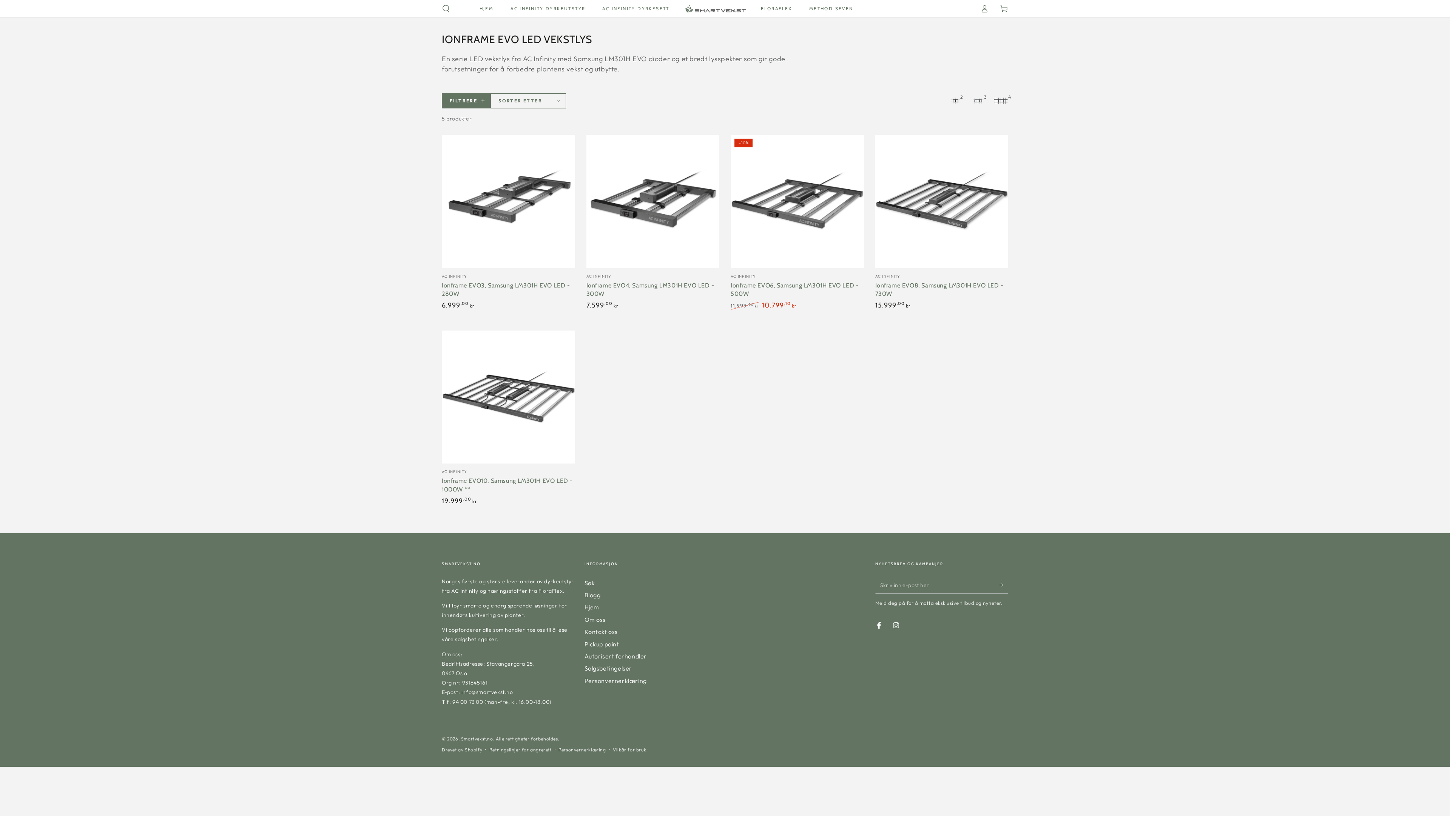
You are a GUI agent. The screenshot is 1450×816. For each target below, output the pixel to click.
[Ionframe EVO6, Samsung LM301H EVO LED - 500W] (797, 201)
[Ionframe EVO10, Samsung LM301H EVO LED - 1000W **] (508, 397)
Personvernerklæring (616, 681)
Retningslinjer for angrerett (520, 750)
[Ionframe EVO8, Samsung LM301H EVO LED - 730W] (942, 201)
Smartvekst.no (477, 739)
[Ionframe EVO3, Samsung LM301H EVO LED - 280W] (508, 201)
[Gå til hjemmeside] (715, 8)
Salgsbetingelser (608, 668)
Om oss (595, 619)
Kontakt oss (601, 631)
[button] (446, 8)
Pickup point (602, 644)
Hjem (592, 607)
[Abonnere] (1004, 585)
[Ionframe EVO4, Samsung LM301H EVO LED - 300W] (653, 201)
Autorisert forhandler (616, 656)
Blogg (593, 595)
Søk (590, 583)
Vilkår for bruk (629, 750)
